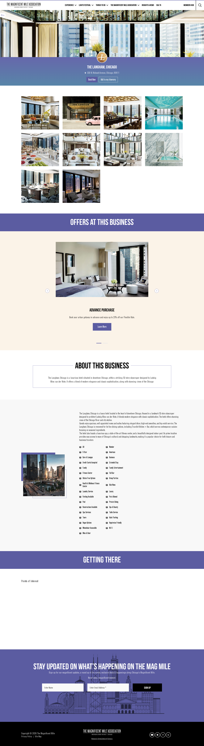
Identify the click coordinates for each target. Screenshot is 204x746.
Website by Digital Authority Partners (102, 739)
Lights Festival (85, 5)
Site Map (38, 737)
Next (157, 291)
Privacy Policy (26, 737)
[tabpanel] (102, 286)
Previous (47, 291)
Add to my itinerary (108, 79)
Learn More (102, 327)
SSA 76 (158, 5)
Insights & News (148, 5)
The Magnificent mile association (124, 5)
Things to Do (100, 5)
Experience (69, 5)
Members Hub (187, 6)
